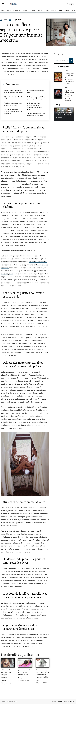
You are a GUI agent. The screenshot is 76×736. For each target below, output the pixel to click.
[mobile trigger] (3, 4)
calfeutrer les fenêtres (38, 262)
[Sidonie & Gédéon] (13, 4)
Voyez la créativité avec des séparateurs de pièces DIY (36, 115)
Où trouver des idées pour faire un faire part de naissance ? (7, 673)
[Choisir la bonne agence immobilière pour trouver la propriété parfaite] (42, 662)
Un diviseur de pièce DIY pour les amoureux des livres (36, 98)
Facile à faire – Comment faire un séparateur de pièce (13, 92)
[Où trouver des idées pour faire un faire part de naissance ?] (7, 662)
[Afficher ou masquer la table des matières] (33, 84)
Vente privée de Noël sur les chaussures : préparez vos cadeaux (69, 78)
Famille (3, 680)
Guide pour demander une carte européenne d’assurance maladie (64, 112)
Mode (66, 70)
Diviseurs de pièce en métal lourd (36, 92)
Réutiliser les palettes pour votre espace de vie (13, 104)
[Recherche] (67, 4)
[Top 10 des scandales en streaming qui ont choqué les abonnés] (58, 94)
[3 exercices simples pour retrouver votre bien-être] (25, 662)
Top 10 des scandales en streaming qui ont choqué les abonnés (69, 95)
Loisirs (66, 87)
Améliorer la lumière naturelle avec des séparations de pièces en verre (35, 106)
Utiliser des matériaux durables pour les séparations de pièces (13, 111)
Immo (38, 680)
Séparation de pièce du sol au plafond (14, 98)
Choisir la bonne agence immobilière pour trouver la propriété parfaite (42, 673)
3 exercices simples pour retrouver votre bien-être (24, 672)
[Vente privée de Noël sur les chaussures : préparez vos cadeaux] (58, 77)
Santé (20, 678)
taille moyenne (7, 274)
